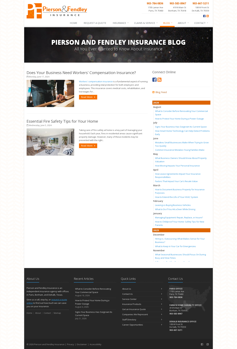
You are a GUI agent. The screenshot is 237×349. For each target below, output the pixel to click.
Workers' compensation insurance (96, 81)
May (155, 154)
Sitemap (57, 313)
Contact (201, 22)
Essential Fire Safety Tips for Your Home (62, 121)
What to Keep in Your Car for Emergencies (175, 246)
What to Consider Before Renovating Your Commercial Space (93, 292)
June (155, 138)
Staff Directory (129, 319)
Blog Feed (161, 92)
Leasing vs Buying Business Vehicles (173, 205)
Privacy (70, 344)
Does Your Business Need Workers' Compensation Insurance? (81, 72)
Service (146, 22)
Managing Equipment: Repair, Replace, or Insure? (179, 217)
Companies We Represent (135, 314)
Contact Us (127, 293)
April (155, 169)
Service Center (129, 299)
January (157, 213)
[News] (207, 16)
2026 (156, 102)
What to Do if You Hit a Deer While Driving (175, 209)
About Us (126, 288)
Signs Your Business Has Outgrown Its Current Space (181, 126)
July (155, 122)
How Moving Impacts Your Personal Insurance (177, 165)
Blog (167, 22)
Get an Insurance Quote (134, 309)
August (157, 106)
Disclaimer (82, 344)
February (158, 201)
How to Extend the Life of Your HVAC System (176, 197)
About (183, 22)
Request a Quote (95, 22)
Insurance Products (131, 304)
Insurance (121, 22)
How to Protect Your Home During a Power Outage (179, 118)
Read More (87, 97)
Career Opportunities (132, 324)
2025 (156, 230)
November (159, 250)
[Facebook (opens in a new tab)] (204, 16)
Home (73, 22)
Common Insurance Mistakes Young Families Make (179, 149)
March (156, 185)
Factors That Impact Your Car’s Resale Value (176, 181)
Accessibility (95, 344)
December (158, 234)
